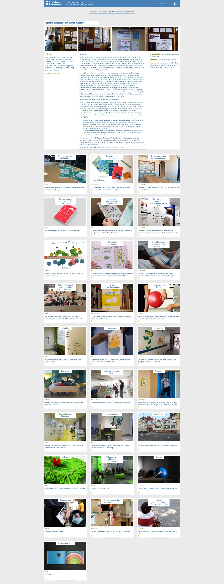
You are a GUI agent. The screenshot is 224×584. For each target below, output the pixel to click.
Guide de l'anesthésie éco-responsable (112, 201)
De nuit (159, 457)
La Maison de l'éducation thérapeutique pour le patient (158, 202)
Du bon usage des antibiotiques (65, 157)
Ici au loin (65, 328)
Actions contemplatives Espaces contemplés (159, 502)
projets (112, 12)
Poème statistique (65, 543)
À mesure (158, 371)
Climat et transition (112, 414)
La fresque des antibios (112, 157)
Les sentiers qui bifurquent (65, 415)
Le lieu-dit (159, 328)
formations (120, 12)
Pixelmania (158, 414)
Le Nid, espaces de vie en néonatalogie (158, 157)
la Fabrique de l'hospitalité (53, 73)
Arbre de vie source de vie (112, 372)
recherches (94, 12)
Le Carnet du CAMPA (65, 242)
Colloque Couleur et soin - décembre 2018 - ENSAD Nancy (65, 287)
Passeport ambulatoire (112, 243)
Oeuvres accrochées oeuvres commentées (112, 501)
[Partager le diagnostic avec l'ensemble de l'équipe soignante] (128, 39)
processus (104, 12)
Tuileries (65, 457)
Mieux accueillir (112, 328)
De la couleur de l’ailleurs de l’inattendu (112, 459)
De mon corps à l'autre (158, 286)
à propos (166, 3)
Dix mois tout (65, 500)
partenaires (157, 3)
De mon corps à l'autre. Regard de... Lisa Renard (65, 201)
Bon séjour (65, 371)
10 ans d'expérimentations (112, 286)
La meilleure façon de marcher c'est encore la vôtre (158, 244)
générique (130, 12)
